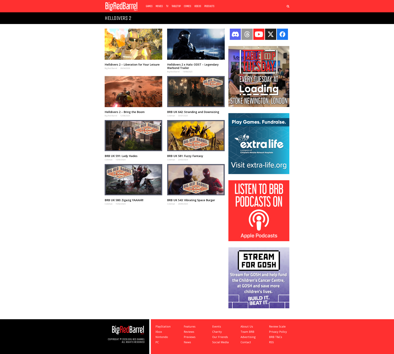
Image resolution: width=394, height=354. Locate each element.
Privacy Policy (278, 332)
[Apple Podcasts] (258, 240)
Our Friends (220, 337)
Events (216, 326)
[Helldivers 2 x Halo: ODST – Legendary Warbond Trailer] (196, 44)
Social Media (220, 342)
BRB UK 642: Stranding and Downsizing (193, 112)
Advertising (248, 337)
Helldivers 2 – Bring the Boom (125, 112)
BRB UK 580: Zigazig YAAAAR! (124, 200)
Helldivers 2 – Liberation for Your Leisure (132, 64)
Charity (217, 332)
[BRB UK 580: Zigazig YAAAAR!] (133, 179)
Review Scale (277, 326)
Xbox (158, 332)
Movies (159, 6)
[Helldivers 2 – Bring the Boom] (133, 91)
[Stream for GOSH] (258, 307)
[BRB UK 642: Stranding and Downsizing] (196, 91)
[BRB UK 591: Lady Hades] (133, 135)
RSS (271, 342)
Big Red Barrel (111, 68)
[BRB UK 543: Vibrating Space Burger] (196, 179)
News (187, 342)
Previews (189, 337)
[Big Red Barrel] (121, 11)
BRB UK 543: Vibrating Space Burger (191, 200)
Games (149, 6)
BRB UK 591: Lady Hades (121, 156)
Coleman (171, 115)
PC (157, 342)
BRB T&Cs (275, 337)
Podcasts (209, 6)
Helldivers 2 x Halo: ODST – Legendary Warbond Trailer (193, 66)
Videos (197, 6)
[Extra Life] (258, 173)
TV (167, 6)
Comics (187, 6)
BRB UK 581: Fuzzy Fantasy (185, 156)
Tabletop (176, 6)
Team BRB (247, 332)
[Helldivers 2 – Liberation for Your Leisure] (133, 44)
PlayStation (163, 326)
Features (189, 326)
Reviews (189, 332)
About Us (247, 326)
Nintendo (161, 337)
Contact (246, 342)
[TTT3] (258, 106)
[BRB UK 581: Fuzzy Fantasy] (196, 135)
